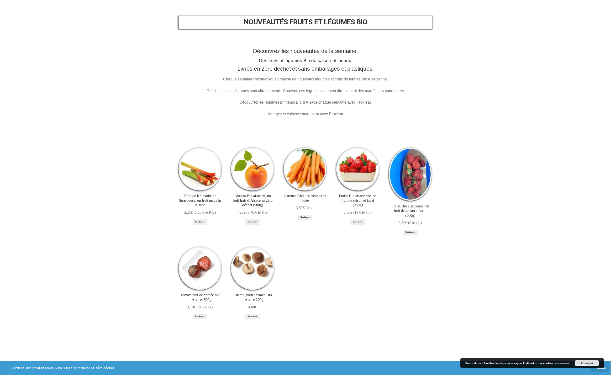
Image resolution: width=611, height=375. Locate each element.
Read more (200, 222)
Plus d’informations (561, 364)
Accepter (587, 363)
